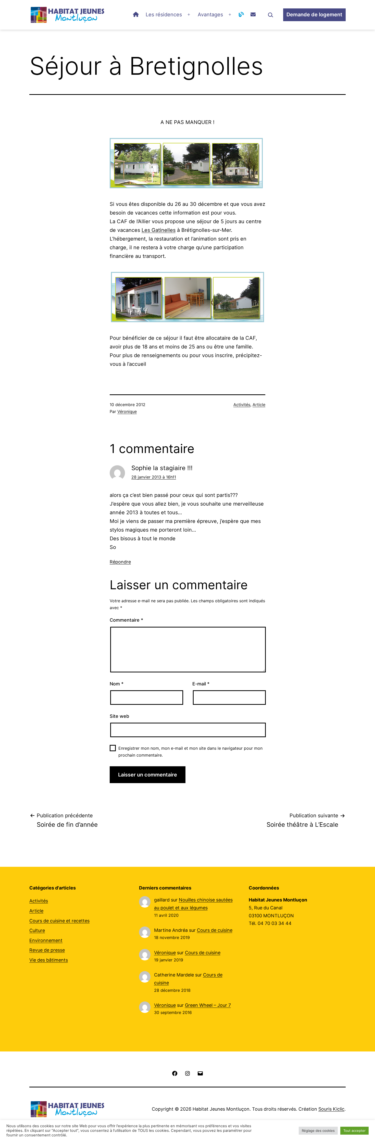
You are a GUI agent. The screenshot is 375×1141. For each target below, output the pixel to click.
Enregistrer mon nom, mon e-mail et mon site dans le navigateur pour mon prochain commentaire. (190, 752)
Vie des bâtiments (48, 960)
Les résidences (164, 14)
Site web (119, 716)
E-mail (200, 683)
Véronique (127, 411)
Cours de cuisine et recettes (59, 920)
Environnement (45, 940)
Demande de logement (314, 14)
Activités (241, 404)
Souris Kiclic (331, 1109)
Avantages (210, 14)
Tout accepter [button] (354, 1131)
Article (259, 404)
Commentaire (126, 620)
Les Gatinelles (159, 230)
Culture (37, 930)
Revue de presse (47, 950)
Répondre (120, 562)
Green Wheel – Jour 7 (208, 1005)
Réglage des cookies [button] (318, 1131)
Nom (116, 683)
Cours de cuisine (214, 930)
